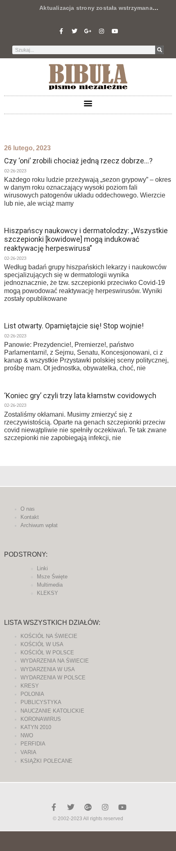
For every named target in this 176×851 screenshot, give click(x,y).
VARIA (28, 752)
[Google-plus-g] (88, 31)
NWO (26, 735)
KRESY (29, 686)
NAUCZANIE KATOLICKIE (52, 711)
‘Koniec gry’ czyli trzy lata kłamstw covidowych (80, 395)
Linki (42, 568)
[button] (88, 103)
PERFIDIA (32, 744)
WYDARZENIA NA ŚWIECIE (54, 661)
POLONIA (32, 694)
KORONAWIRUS (40, 719)
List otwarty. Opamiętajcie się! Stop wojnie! (74, 325)
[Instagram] (101, 31)
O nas (27, 509)
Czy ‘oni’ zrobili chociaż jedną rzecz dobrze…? (78, 160)
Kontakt (29, 517)
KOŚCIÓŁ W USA (41, 644)
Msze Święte (52, 576)
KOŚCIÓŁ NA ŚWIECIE (48, 636)
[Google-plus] (88, 807)
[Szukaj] (159, 50)
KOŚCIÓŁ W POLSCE (47, 652)
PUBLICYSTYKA (40, 702)
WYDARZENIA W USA (47, 669)
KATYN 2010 (35, 727)
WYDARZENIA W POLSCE (53, 677)
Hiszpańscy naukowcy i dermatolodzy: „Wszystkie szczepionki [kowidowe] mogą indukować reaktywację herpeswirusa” (86, 239)
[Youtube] (115, 31)
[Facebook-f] (61, 31)
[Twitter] (74, 31)
